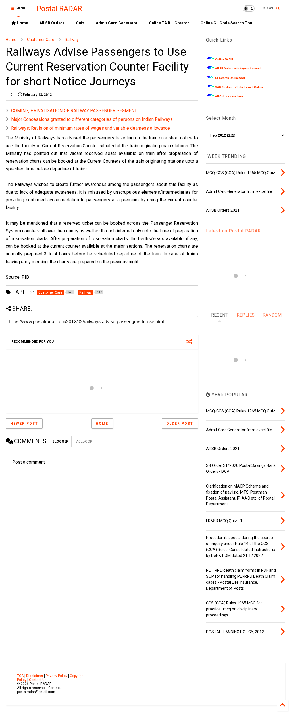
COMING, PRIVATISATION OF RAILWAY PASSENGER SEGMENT (74, 110)
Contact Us (38, 680)
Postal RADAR (59, 8)
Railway (72, 39)
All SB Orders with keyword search (238, 68)
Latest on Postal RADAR (233, 231)
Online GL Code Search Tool (227, 23)
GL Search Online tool (230, 77)
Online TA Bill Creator (169, 23)
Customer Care (40, 39)
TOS (20, 676)
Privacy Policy (56, 676)
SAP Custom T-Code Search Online (239, 87)
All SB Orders (52, 23)
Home (22, 23)
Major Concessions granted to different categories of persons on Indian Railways (92, 119)
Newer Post (24, 424)
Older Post (179, 424)
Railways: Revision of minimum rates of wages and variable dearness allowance (90, 128)
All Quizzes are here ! (229, 96)
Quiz (80, 23)
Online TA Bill (224, 59)
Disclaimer (34, 676)
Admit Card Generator (117, 23)
